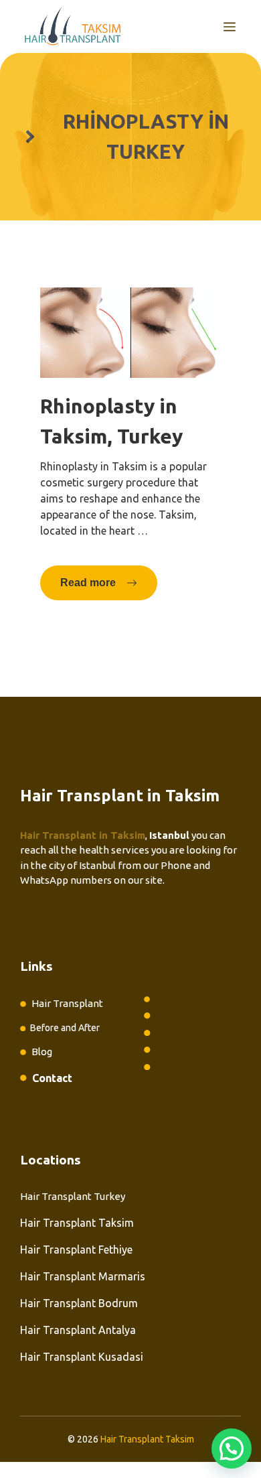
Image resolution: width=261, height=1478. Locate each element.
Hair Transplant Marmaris (82, 1276)
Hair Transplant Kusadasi (81, 1357)
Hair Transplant (67, 1003)
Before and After (65, 1027)
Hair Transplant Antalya (78, 1330)
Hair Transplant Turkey (72, 1196)
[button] (231, 1448)
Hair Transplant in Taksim (82, 835)
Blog (41, 1051)
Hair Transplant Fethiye (76, 1250)
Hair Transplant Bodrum (79, 1303)
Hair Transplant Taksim (77, 1223)
